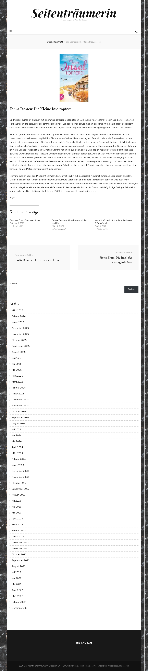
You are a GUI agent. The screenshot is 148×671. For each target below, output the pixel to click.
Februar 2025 (19, 387)
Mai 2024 (17, 441)
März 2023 (17, 524)
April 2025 (17, 375)
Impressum (124, 665)
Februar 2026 (19, 316)
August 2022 (19, 566)
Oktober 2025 (19, 340)
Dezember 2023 (20, 471)
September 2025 (21, 346)
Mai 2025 (17, 370)
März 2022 (17, 596)
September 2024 (21, 417)
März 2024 (17, 453)
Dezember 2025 (20, 328)
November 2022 (20, 548)
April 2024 (17, 447)
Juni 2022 (17, 578)
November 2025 (20, 334)
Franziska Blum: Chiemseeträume (25, 220)
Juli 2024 (16, 429)
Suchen (13, 283)
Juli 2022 (16, 572)
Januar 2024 (18, 465)
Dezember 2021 (20, 608)
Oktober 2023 (19, 483)
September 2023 (21, 489)
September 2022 (21, 560)
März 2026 (17, 310)
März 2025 (17, 381)
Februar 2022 (19, 602)
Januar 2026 (18, 322)
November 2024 (20, 405)
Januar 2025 (18, 393)
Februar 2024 (19, 459)
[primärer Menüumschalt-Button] (11, 31)
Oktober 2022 (19, 554)
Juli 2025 (16, 358)
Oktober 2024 (19, 411)
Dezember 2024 (20, 399)
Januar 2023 (18, 536)
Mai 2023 (17, 512)
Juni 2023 (17, 506)
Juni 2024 (17, 435)
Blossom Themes (84, 665)
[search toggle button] (136, 32)
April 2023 (17, 518)
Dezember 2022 (20, 542)
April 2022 (17, 590)
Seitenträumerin (74, 12)
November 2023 (20, 477)
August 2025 (19, 352)
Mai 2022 (17, 584)
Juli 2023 (16, 500)
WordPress (113, 665)
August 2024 (19, 423)
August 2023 (19, 494)
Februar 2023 (19, 530)
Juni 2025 (17, 364)
